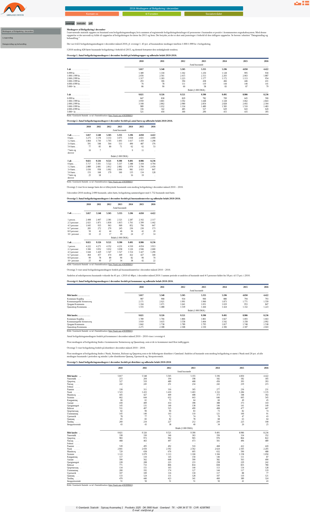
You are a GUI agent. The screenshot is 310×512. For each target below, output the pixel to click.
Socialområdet (214, 13)
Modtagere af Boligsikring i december (18, 31)
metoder (81, 23)
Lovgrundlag (8, 38)
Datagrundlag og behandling (14, 44)
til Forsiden (151, 13)
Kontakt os (92, 13)
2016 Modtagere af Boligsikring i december (154, 8)
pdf (90, 23)
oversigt (70, 23)
